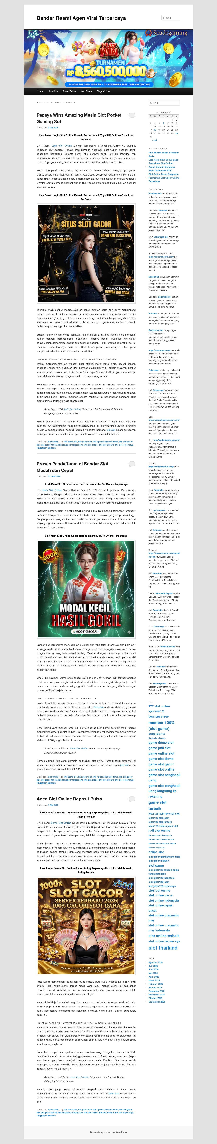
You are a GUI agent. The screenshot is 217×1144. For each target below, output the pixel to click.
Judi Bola (53, 91)
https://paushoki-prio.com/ (161, 256)
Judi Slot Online (72, 409)
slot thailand (163, 947)
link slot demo (111, 441)
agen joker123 (156, 711)
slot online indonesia (164, 900)
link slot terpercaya (124, 444)
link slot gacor (126, 441)
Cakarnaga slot (161, 236)
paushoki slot (164, 296)
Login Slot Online (62, 145)
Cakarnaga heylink (164, 593)
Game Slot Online (61, 822)
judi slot (111, 429)
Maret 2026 (154, 980)
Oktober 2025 (155, 998)
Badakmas (154, 276)
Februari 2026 (156, 983)
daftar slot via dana (157, 738)
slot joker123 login (159, 881)
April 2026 (154, 976)
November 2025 (157, 994)
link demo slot (70, 441)
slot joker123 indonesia (162, 877)
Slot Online (86, 91)
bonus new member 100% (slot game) (162, 722)
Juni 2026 (154, 969)
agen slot (114, 1093)
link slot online (91, 444)
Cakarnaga (154, 370)
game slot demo (161, 758)
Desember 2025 (156, 991)
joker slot (172, 826)
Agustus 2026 (156, 962)
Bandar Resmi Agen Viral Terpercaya (81, 17)
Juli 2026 (153, 965)
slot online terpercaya (164, 941)
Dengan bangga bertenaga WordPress (108, 1132)
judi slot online (159, 830)
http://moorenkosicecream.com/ (164, 419)
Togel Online (103, 91)
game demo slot (161, 742)
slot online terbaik (164, 935)
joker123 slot (172, 813)
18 (155, 129)
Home (40, 91)
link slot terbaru (106, 444)
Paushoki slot (155, 193)
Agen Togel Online (79, 1077)
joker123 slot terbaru (160, 821)
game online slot (161, 753)
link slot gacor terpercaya (70, 444)
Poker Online (69, 91)
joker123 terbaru (158, 826)
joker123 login (156, 813)
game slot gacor (161, 764)
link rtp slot (98, 441)
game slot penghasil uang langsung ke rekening (164, 791)
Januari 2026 (155, 987)
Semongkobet (159, 683)
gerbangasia (160, 509)
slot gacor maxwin (159, 860)
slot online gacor (161, 895)
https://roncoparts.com (160, 350)
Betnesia (99, 707)
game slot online (161, 769)
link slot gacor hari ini (47, 444)
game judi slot (160, 747)
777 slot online (159, 706)
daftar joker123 (157, 733)
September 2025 (157, 1001)
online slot (156, 852)
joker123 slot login (159, 817)
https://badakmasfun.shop (161, 466)
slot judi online (159, 890)
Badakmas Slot (167, 646)
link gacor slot (85, 441)
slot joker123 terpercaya (162, 886)
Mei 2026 (153, 973)
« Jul (154, 140)
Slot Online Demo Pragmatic (164, 174)
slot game (156, 865)
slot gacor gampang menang (164, 856)
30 (176, 133)
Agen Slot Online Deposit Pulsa (69, 799)
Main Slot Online (52, 490)
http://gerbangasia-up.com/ (166, 439)
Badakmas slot (156, 330)
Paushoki (163, 210)
